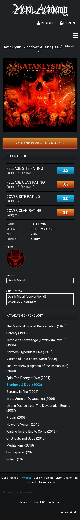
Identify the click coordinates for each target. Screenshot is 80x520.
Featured (31, 482)
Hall (76, 477)
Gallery (38, 477)
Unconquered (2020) (20, 452)
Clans (4, 477)
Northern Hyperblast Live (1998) (29, 352)
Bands (14, 477)
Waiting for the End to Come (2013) (31, 431)
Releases (26, 477)
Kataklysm (38, 224)
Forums (48, 477)
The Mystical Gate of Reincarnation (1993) (36, 326)
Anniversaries (47, 482)
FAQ (42, 502)
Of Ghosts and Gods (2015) (26, 438)
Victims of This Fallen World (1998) (31, 359)
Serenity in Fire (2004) (22, 392)
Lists (59, 477)
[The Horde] (15, 258)
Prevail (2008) (16, 417)
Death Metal (16, 280)
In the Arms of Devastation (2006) (30, 399)
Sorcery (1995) (17, 333)
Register (48, 23)
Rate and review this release (40, 143)
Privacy (34, 502)
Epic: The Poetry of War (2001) (28, 378)
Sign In (69, 23)
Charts (68, 477)
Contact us (54, 502)
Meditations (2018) (20, 445)
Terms (23, 502)
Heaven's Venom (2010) (23, 424)
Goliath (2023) (16, 459)
